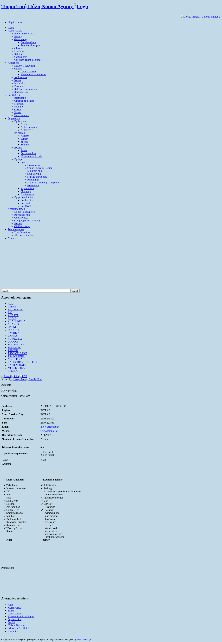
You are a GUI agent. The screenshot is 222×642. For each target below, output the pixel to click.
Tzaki (11, 610)
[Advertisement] (111, 265)
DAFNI (12, 327)
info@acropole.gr (49, 426)
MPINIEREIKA (16, 368)
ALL (10, 303)
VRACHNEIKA (17, 321)
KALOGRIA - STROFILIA (22, 362)
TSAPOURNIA (16, 356)
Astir (10, 604)
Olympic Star (14, 619)
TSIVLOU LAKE (17, 353)
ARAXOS (13, 324)
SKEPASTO (14, 347)
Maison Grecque (16, 625)
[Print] (15, 376)
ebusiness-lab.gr (84, 639)
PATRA (12, 306)
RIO (10, 312)
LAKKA (12, 335)
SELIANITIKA (16, 344)
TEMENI (13, 350)
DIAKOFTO (14, 330)
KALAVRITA (15, 309)
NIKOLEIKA (15, 359)
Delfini (11, 622)
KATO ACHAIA (17, 365)
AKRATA (13, 315)
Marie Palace (14, 607)
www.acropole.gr (49, 431)
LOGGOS (13, 341)
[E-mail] (6, 376)
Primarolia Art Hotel (18, 628)
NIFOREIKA (15, 338)
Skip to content (15, 22)
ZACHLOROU (16, 332)
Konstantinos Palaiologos (21, 616)
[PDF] (23, 376)
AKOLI (12, 318)
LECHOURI (14, 370)
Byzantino (13, 631)
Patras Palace (14, 613)
